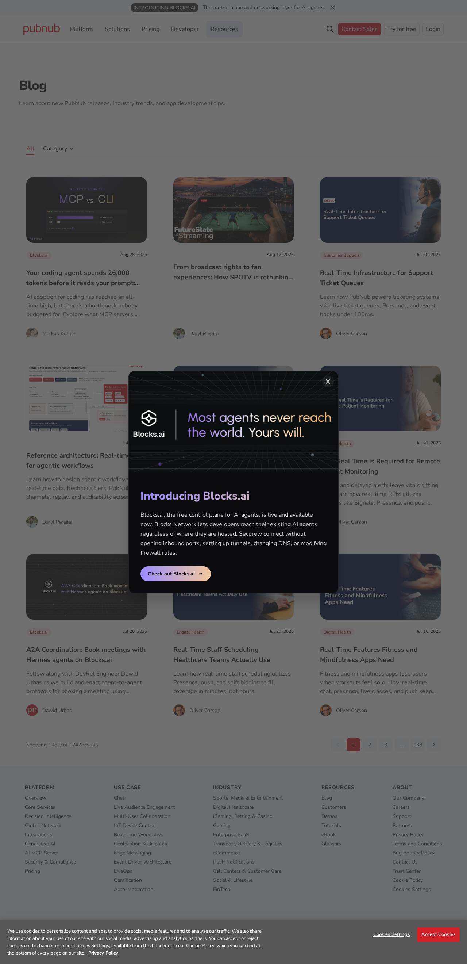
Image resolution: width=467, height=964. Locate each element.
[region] (233, 942)
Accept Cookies (438, 934)
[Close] (328, 381)
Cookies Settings (391, 934)
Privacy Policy (103, 953)
